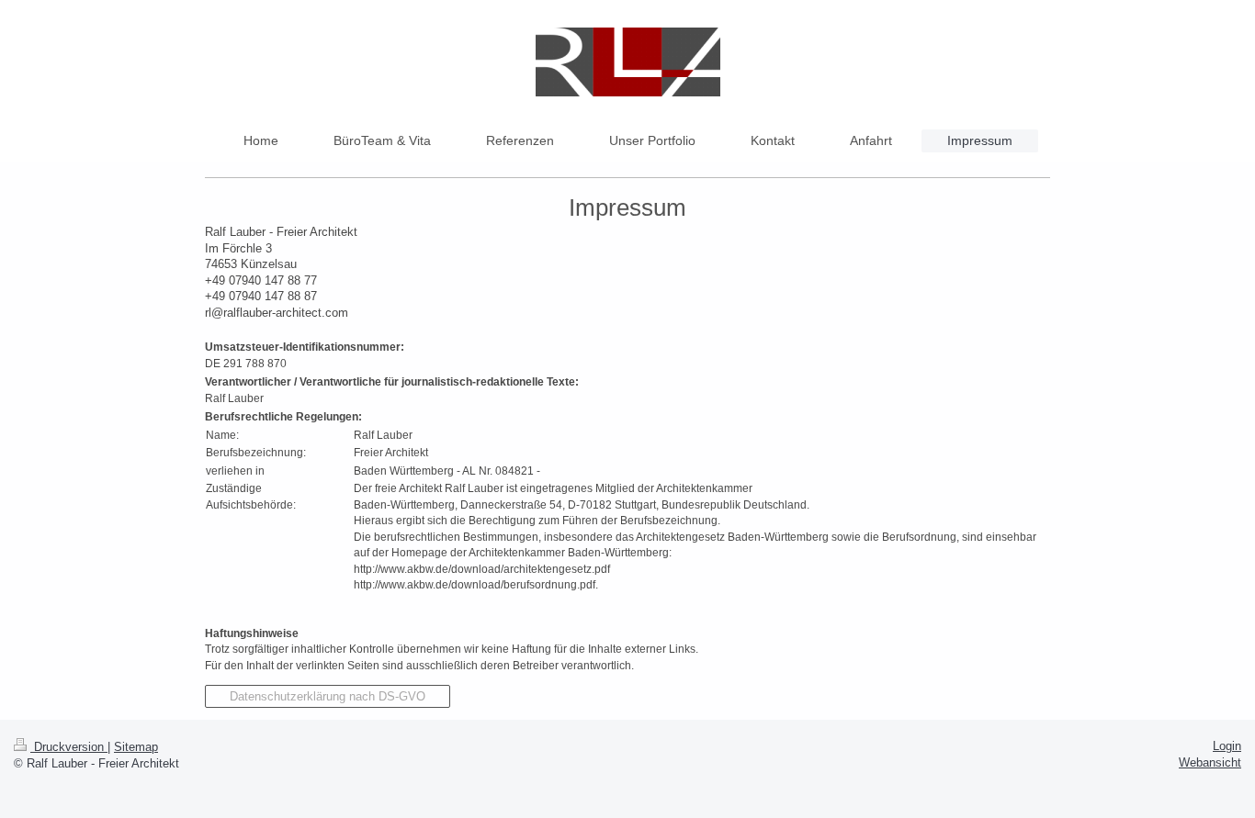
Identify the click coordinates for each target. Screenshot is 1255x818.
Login (1227, 746)
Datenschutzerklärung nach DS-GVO (327, 696)
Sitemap (136, 747)
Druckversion (68, 747)
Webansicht (1210, 762)
